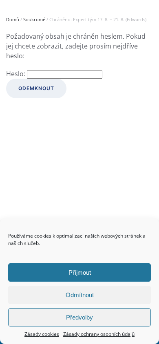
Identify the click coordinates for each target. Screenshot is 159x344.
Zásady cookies (41, 334)
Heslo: (16, 73)
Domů (12, 19)
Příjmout (79, 272)
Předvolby (79, 317)
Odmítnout (80, 294)
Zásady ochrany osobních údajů (99, 334)
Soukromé (34, 19)
